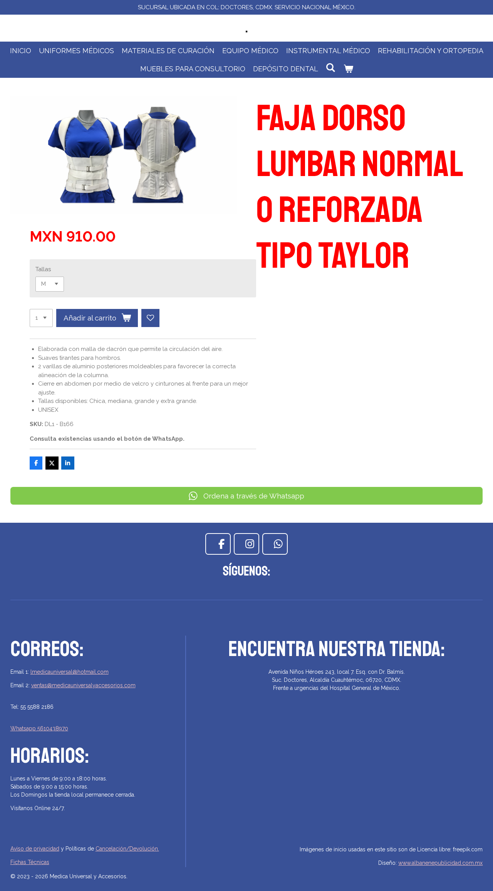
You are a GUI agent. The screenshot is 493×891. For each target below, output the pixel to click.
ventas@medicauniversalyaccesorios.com (83, 685)
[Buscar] (330, 68)
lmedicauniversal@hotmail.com (69, 672)
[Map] (337, 782)
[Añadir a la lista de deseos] (150, 318)
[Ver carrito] (348, 69)
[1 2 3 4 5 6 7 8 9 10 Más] (41, 318)
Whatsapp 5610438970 (39, 728)
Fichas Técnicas (29, 862)
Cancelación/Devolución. (127, 849)
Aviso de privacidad (34, 849)
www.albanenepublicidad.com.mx (440, 863)
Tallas (43, 269)
